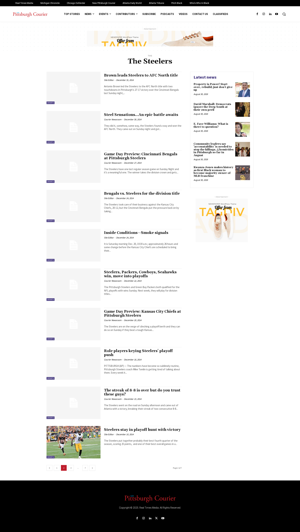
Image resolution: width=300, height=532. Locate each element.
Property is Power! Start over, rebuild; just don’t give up (213, 87)
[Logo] (150, 498)
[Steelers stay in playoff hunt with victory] (74, 442)
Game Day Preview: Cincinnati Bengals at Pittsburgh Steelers (140, 156)
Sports (50, 103)
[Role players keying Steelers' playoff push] (74, 363)
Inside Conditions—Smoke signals (136, 233)
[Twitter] (156, 518)
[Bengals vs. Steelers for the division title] (74, 206)
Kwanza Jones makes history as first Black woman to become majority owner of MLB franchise (213, 172)
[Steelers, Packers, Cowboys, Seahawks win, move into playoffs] (74, 284)
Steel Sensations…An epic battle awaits (141, 115)
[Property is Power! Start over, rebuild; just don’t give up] (242, 89)
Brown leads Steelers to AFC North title (141, 75)
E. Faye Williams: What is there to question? (211, 125)
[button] (284, 14)
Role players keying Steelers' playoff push (138, 353)
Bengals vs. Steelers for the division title (142, 193)
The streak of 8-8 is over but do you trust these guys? (142, 392)
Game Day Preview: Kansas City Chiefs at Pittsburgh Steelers (142, 313)
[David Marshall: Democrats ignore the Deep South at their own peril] (242, 109)
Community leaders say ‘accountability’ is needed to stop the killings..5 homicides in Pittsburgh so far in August (214, 149)
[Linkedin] (270, 14)
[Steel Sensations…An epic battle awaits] (74, 127)
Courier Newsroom (113, 119)
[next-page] (92, 468)
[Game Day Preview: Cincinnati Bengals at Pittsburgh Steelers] (74, 166)
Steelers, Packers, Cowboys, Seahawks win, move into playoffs (140, 274)
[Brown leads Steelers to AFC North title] (74, 88)
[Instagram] (263, 14)
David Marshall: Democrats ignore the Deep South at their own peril (212, 107)
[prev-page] (49, 468)
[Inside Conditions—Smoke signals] (74, 245)
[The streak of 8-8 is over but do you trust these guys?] (74, 403)
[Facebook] (257, 14)
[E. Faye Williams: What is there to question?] (242, 129)
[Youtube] (276, 14)
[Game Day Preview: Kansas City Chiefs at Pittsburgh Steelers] (74, 324)
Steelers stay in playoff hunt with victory (142, 430)
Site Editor (109, 80)
